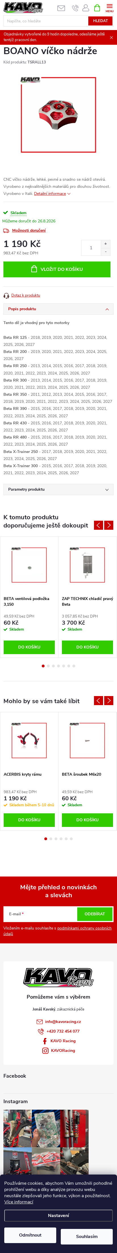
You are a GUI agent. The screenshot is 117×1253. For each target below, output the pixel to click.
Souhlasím (87, 1236)
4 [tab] (58, 666)
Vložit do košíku (62, 269)
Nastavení (58, 1215)
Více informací (18, 1202)
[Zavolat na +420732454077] (75, 8)
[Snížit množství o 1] (105, 252)
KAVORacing (63, 1050)
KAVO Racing (63, 1041)
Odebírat (95, 914)
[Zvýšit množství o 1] (105, 244)
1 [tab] (43, 666)
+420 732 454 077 (63, 1031)
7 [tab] (73, 666)
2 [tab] (48, 666)
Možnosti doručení (29, 230)
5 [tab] (63, 666)
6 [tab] (68, 666)
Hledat (100, 21)
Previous (98, 525)
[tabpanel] (29, 597)
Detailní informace (50, 193)
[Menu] (109, 7)
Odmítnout (30, 1235)
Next (108, 525)
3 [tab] (53, 666)
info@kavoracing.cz (63, 1021)
